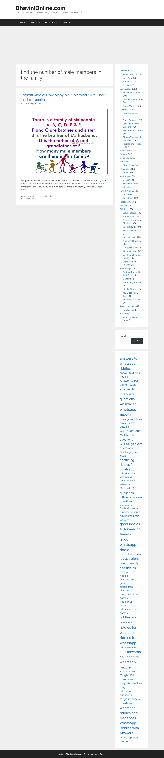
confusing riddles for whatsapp (127, 464)
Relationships (126, 202)
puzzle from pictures (127, 588)
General (123, 154)
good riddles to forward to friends (130, 529)
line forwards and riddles (129, 565)
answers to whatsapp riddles (128, 363)
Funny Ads (128, 81)
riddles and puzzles (128, 619)
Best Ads (127, 78)
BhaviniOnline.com (40, 8)
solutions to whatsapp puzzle (129, 662)
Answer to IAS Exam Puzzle (129, 383)
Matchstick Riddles (132, 230)
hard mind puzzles (130, 554)
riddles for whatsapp (128, 640)
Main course (129, 183)
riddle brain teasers (126, 603)
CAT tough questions (127, 437)
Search (123, 336)
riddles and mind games (130, 611)
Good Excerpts (130, 120)
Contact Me (67, 22)
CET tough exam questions (131, 446)
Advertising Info (130, 74)
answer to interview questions (127, 394)
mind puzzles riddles (127, 574)
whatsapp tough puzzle (130, 739)
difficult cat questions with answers (128, 480)
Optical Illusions (130, 248)
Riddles (123, 209)
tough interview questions (130, 701)
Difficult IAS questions (128, 490)
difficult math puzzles (126, 505)
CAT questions (130, 431)
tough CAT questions (127, 677)
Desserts (127, 180)
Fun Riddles (128, 216)
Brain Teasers (129, 213)
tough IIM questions (131, 683)
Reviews (124, 205)
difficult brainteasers (130, 473)
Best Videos (125, 89)
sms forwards (130, 652)
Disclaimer (35, 22)
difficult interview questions (131, 499)
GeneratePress (98, 754)
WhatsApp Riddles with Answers (129, 728)
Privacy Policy (51, 22)
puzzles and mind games (130, 596)
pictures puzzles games (129, 581)
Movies (123, 161)
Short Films (128, 165)
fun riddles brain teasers (129, 517)
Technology (125, 268)
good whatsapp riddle (128, 544)
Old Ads (127, 85)
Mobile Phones (130, 289)
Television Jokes (128, 306)
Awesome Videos (131, 92)
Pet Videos (128, 198)
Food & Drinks (126, 150)
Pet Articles (128, 194)
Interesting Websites (133, 282)
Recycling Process (131, 299)
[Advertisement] (82, 44)
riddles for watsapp (128, 630)
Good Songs (126, 158)
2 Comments (28, 199)
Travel (123, 313)
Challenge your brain (129, 454)
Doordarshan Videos (133, 99)
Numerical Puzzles (132, 241)
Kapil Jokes (128, 310)
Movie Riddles (130, 237)
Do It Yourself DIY (131, 113)
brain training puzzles (128, 424)
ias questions (130, 558)
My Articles (125, 169)
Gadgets (127, 279)
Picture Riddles (130, 251)
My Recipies (125, 176)
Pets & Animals (127, 191)
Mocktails (127, 187)
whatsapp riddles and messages (129, 713)
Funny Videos (129, 106)
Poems (126, 172)
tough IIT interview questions (126, 691)
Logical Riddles (29, 196)
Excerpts (124, 109)
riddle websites (129, 647)
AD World (124, 70)
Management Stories (133, 130)
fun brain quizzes (130, 512)
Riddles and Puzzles (44, 196)
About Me (22, 22)
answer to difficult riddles (130, 374)
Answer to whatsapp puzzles (128, 409)
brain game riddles (131, 419)
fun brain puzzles (130, 508)
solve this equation (128, 671)
